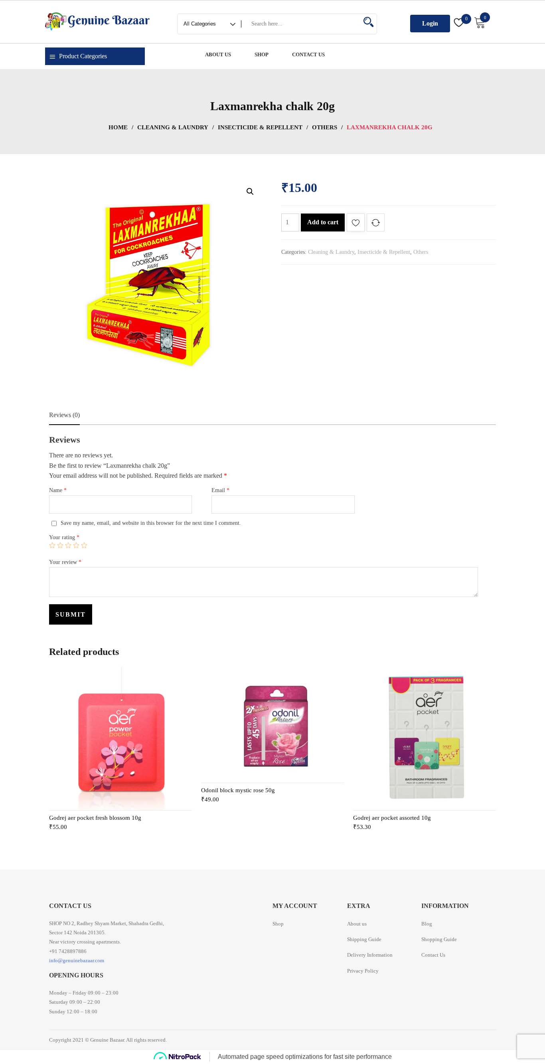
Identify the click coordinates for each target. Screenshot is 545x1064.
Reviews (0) (64, 414)
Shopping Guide (439, 939)
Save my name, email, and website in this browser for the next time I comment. (151, 523)
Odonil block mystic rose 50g (238, 790)
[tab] (64, 415)
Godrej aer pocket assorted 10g (392, 818)
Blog (426, 924)
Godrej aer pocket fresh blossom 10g (95, 818)
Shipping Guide (364, 939)
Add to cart (322, 222)
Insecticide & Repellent (260, 127)
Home (118, 127)
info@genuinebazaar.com (76, 960)
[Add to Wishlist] (356, 224)
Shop (278, 924)
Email (220, 490)
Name (58, 490)
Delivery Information (370, 955)
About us (357, 924)
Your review (65, 562)
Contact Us (433, 955)
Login (430, 23)
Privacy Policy (363, 971)
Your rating (64, 537)
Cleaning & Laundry (172, 127)
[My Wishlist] (459, 23)
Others (324, 127)
